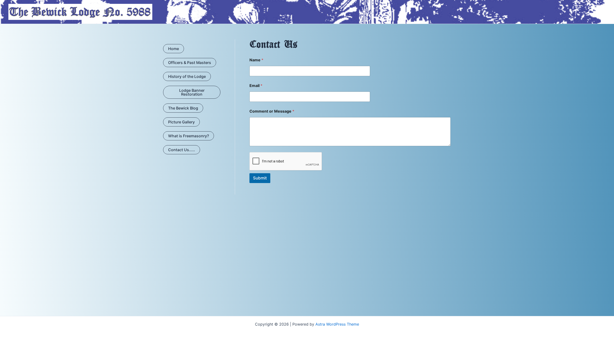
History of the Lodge (187, 76)
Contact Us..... (181, 149)
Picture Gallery (181, 122)
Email (255, 85)
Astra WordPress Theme (337, 324)
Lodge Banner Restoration (192, 92)
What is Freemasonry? (188, 135)
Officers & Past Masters (189, 62)
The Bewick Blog (183, 108)
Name (256, 60)
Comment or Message (271, 111)
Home (173, 48)
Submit (260, 178)
